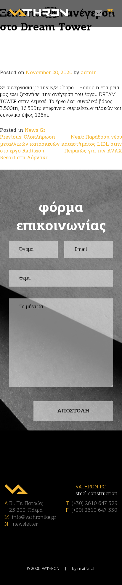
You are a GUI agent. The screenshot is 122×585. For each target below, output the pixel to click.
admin (89, 73)
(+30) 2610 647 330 (94, 510)
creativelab (87, 569)
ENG (110, 15)
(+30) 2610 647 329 (95, 503)
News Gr (35, 130)
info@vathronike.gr (34, 517)
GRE (110, 10)
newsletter (24, 524)
